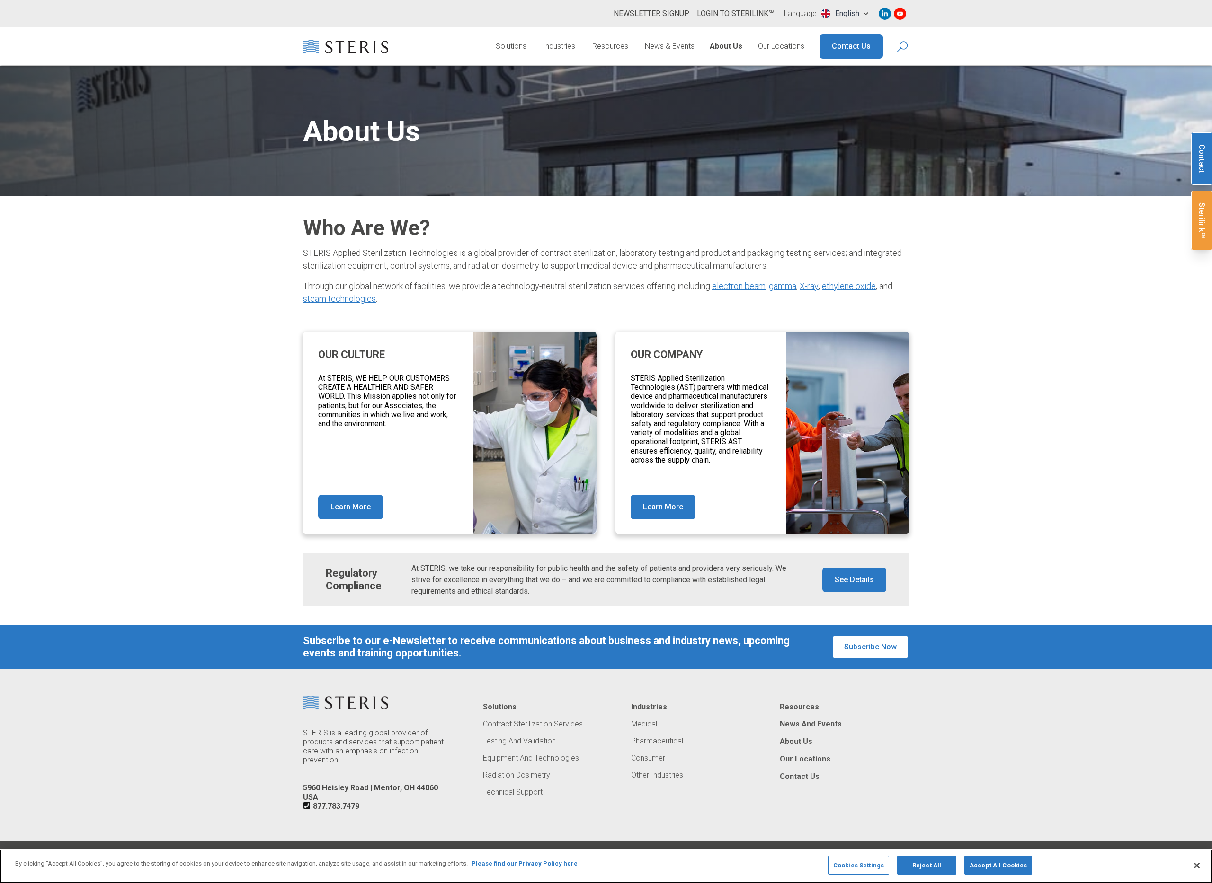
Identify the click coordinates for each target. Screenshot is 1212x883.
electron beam (739, 286)
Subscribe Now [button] (870, 646)
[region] (606, 866)
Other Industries (657, 775)
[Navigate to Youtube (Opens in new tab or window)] (900, 14)
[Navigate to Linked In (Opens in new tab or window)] (885, 14)
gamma (782, 286)
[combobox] (844, 14)
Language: (801, 14)
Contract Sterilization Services (533, 724)
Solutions (511, 46)
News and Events (811, 724)
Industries (559, 46)
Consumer (648, 758)
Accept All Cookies (998, 865)
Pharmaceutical (657, 741)
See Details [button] (854, 579)
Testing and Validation (519, 741)
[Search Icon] (903, 46)
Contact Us (851, 46)
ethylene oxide (849, 286)
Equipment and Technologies (531, 758)
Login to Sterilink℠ (736, 13)
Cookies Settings (858, 865)
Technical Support (513, 792)
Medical (644, 724)
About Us (726, 46)
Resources (610, 46)
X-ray (809, 286)
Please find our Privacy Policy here (525, 863)
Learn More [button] (350, 506)
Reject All (926, 865)
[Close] (1196, 865)
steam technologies (339, 299)
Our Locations (781, 46)
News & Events (670, 46)
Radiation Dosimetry (516, 775)
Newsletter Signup (651, 13)
